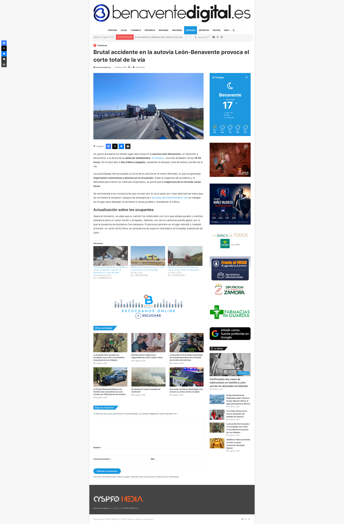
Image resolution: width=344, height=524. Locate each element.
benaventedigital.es (103, 67)
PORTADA (112, 30)
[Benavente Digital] (172, 13)
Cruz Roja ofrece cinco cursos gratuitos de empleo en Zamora (161, 37)
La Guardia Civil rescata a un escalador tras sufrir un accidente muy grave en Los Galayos (108, 357)
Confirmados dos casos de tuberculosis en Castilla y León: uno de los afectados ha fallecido (229, 382)
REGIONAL (164, 30)
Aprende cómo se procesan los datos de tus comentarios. (155, 477)
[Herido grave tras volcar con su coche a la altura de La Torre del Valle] (148, 256)
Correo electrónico (102, 459)
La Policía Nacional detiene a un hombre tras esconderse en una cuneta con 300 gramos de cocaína (109, 391)
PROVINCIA (150, 30)
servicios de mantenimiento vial (169, 197)
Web (152, 459)
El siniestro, (158, 158)
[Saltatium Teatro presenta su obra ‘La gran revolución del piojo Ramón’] (217, 443)
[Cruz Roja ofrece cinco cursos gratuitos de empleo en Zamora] (217, 415)
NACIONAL (177, 30)
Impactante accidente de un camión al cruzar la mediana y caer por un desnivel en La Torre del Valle (110, 270)
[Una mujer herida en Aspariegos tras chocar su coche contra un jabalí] (187, 377)
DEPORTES (204, 30)
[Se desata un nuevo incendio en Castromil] (148, 377)
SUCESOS (190, 30)
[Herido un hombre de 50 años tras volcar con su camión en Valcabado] (185, 256)
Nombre (97, 447)
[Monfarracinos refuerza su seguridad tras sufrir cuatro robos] (148, 342)
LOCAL (124, 30)
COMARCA (136, 30)
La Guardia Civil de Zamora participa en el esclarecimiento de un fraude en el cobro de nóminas (186, 357)
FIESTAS (216, 30)
